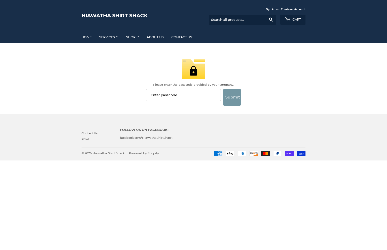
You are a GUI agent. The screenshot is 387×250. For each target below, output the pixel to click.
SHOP (131, 37)
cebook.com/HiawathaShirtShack (147, 137)
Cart (296, 19)
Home (87, 37)
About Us (155, 37)
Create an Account (293, 9)
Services (107, 37)
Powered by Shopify (144, 153)
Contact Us (181, 37)
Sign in (270, 9)
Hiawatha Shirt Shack (115, 15)
